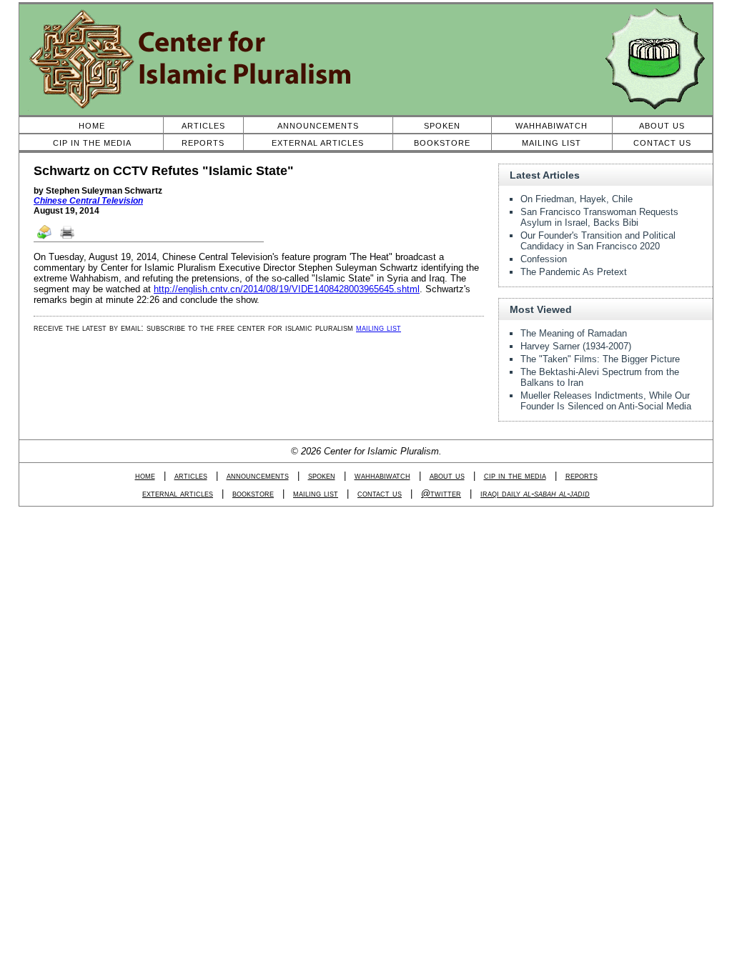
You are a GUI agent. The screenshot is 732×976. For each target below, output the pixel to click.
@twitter (441, 493)
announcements (258, 475)
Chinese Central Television (88, 201)
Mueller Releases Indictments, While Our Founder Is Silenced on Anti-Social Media (605, 401)
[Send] (45, 238)
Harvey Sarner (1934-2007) (575, 346)
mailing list (378, 327)
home (145, 475)
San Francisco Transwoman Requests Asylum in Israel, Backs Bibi (599, 217)
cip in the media (515, 475)
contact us (379, 493)
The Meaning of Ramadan (573, 333)
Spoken (442, 125)
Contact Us (662, 143)
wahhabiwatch (382, 475)
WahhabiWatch (551, 125)
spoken (321, 475)
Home (92, 125)
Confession (543, 259)
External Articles (318, 143)
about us (447, 475)
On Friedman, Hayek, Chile (576, 199)
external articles (177, 493)
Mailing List (551, 143)
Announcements (318, 125)
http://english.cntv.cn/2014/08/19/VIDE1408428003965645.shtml (287, 289)
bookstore (253, 493)
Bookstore (442, 143)
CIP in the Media (92, 143)
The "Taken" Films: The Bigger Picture (600, 359)
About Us (662, 125)
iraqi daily (535, 493)
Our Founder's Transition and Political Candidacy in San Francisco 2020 (598, 241)
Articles (203, 125)
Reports (203, 143)
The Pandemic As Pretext (573, 272)
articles (190, 475)
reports (581, 475)
